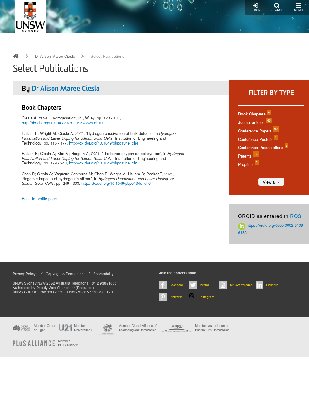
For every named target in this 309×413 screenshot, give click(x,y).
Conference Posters (257, 139)
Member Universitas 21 (84, 327)
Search (277, 10)
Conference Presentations (262, 147)
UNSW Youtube (241, 284)
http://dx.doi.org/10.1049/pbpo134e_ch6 (116, 183)
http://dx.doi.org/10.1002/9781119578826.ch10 (62, 122)
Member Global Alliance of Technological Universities (138, 328)
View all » (271, 182)
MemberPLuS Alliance (68, 343)
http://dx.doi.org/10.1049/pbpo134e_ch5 (103, 163)
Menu (298, 10)
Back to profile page (39, 198)
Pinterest (176, 296)
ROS (295, 216)
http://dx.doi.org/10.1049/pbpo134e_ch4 (103, 143)
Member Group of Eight (45, 327)
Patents (247, 156)
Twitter (204, 284)
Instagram (207, 296)
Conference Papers (257, 131)
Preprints (247, 164)
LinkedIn (272, 284)
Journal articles (254, 122)
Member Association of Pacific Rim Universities (212, 328)
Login (255, 10)
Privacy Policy (24, 274)
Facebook (176, 284)
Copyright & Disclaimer (64, 274)
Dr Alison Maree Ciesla (55, 56)
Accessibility (103, 274)
